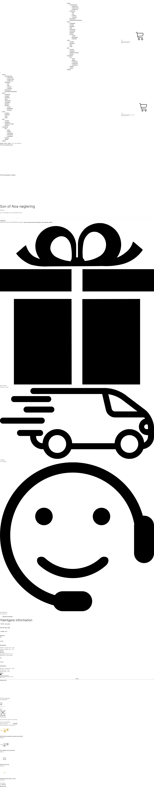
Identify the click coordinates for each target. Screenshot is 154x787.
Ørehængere (75, 37)
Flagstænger (75, 61)
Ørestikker (74, 38)
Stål (6, 627)
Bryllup (68, 3)
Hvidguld (74, 15)
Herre (68, 40)
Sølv (73, 12)
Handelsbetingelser (4, 694)
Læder (8, 627)
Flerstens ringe (75, 7)
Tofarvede (74, 17)
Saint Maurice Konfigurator (76, 20)
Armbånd (72, 24)
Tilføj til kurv (2, 220)
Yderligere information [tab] (7, 616)
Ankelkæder (72, 23)
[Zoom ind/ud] (0, 706)
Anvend (15, 723)
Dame (68, 21)
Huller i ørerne (3, 684)
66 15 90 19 (2, 638)
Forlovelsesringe (73, 4)
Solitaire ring (75, 9)
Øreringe (72, 34)
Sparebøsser (75, 64)
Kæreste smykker (48, 222)
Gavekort (72, 66)
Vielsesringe (72, 11)
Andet (71, 46)
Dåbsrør (74, 60)
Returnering (2, 696)
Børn (68, 48)
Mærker (69, 69)
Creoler (73, 35)
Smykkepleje (72, 29)
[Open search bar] (122, 39)
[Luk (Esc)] (4, 706)
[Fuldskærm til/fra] (1, 706)
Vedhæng (72, 32)
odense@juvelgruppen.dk (5, 663)
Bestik (73, 58)
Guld (73, 14)
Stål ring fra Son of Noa (4, 764)
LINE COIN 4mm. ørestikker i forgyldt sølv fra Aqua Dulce (11, 736)
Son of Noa (7, 623)
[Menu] (0, 72)
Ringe (71, 27)
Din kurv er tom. (3, 786)
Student (71, 68)
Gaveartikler (70, 55)
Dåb (71, 57)
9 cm (6, 631)
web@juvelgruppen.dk (5, 642)
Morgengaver (73, 18)
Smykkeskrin (75, 63)
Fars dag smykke (31, 222)
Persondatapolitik (4, 688)
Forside (1, 143)
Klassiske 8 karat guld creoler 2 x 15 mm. (8, 778)
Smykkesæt (72, 31)
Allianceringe (75, 6)
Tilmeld (77, 678)
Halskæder (72, 26)
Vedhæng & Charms (74, 52)
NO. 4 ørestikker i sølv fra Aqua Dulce (7, 750)
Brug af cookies (3, 691)
